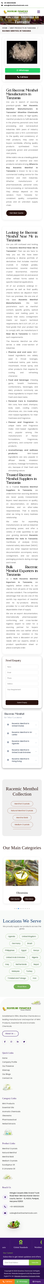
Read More (22, 987)
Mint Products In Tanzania (23, 28)
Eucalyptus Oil (8, 1165)
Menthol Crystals (22, 803)
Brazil (29, 943)
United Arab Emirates (15, 957)
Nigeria (35, 957)
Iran (34, 978)
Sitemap (6, 1070)
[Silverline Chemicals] (15, 12)
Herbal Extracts (9, 1124)
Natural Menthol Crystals (22, 810)
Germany (16, 943)
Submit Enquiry (22, 702)
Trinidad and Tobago (17, 978)
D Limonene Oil (8, 1169)
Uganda (11, 936)
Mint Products (8, 1103)
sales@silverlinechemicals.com (15, 5)
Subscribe (35, 1262)
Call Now (23, 77)
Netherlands (21, 964)
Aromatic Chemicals (11, 1111)
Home (4, 28)
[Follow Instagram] (11, 1041)
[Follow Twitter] (17, 1041)
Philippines (9, 950)
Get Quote (15, 899)
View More (29, 899)
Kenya (36, 950)
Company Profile (9, 1062)
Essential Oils (8, 1107)
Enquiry (38, 1281)
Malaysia (15, 971)
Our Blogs (6, 1074)
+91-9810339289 (9, 3)
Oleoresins (7, 1115)
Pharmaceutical (9, 1119)
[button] (14, 908)
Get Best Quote (16, 213)
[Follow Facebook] (4, 1041)
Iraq (7, 964)
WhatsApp (23, 1281)
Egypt (24, 950)
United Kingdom (29, 936)
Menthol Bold (22, 817)
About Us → (10, 1033)
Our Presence (8, 1066)
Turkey (29, 971)
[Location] (5, 1197)
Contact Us (7, 1078)
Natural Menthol (9, 1152)
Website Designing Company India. (27, 1276)
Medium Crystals (22, 824)
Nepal (36, 964)
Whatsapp (24, 70)
